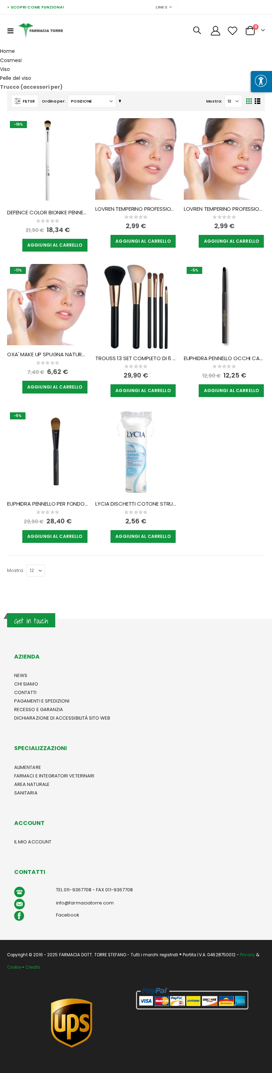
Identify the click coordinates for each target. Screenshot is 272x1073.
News (20, 675)
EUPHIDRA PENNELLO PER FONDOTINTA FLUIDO (47, 503)
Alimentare (27, 767)
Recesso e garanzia (38, 709)
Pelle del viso (15, 78)
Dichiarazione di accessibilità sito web (62, 718)
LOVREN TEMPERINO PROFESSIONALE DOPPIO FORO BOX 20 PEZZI (224, 209)
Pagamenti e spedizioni (41, 701)
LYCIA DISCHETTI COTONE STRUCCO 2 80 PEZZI (135, 503)
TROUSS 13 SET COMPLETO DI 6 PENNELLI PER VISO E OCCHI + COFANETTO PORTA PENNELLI (135, 358)
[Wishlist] (232, 30)
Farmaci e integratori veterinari (54, 775)
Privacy (247, 955)
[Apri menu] (261, 81)
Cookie (14, 967)
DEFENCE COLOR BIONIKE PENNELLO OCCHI (47, 212)
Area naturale (32, 784)
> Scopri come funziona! (35, 7)
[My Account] (215, 30)
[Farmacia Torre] (40, 30)
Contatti (25, 692)
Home (7, 51)
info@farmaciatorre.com (85, 902)
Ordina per (53, 101)
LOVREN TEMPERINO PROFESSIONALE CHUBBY (135, 209)
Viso (5, 69)
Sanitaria (26, 792)
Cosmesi (11, 60)
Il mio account (32, 841)
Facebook (68, 915)
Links (161, 7)
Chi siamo (26, 684)
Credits (33, 967)
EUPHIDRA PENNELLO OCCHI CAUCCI (224, 358)
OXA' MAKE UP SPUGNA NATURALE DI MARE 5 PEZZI (47, 354)
